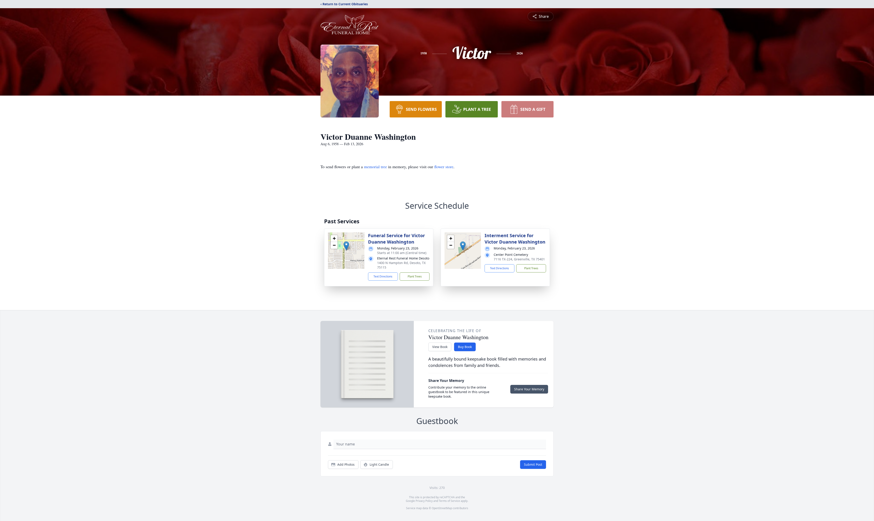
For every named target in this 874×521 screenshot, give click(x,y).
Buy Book (465, 347)
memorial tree (375, 166)
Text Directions (382, 276)
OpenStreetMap (442, 508)
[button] (346, 246)
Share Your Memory (529, 389)
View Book (439, 347)
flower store (443, 166)
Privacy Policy (424, 501)
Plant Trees (415, 276)
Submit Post (533, 464)
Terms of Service (449, 501)
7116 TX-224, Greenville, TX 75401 (519, 259)
